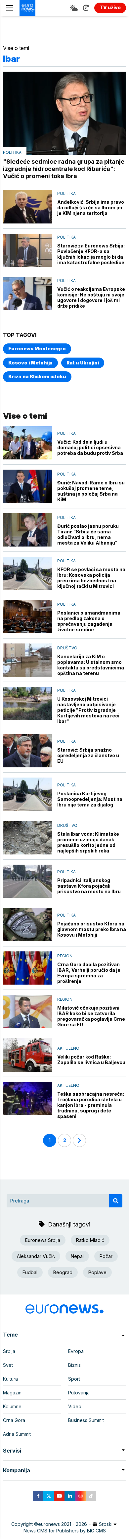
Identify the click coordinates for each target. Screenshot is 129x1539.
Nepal (77, 1256)
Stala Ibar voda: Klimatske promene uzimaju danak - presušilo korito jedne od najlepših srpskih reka (88, 842)
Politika (12, 152)
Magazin (12, 1392)
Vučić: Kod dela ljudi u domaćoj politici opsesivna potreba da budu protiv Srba (90, 447)
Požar (106, 1256)
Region (64, 955)
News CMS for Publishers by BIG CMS (64, 1530)
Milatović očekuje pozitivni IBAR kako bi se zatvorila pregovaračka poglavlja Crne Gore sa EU (91, 1016)
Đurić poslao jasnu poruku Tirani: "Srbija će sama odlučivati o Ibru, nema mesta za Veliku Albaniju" (88, 534)
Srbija (9, 1351)
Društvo (67, 647)
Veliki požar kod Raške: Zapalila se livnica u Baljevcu (91, 1059)
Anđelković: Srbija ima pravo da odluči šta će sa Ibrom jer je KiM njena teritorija (90, 207)
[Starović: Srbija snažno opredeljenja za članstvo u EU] (27, 750)
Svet (8, 1365)
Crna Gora (14, 1420)
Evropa (76, 1351)
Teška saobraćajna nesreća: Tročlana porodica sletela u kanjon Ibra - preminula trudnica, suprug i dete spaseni (90, 1105)
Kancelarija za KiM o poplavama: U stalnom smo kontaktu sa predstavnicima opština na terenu (90, 665)
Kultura (10, 1379)
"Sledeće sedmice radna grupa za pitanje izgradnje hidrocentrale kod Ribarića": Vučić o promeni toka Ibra (63, 168)
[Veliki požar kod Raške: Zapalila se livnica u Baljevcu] (27, 1054)
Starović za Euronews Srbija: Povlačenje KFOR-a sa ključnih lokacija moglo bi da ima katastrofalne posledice (91, 254)
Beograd (62, 1272)
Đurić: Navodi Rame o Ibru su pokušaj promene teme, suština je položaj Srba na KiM (91, 491)
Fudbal (29, 1272)
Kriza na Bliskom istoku (37, 376)
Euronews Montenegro (37, 348)
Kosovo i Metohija (30, 362)
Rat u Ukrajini (82, 362)
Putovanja (79, 1392)
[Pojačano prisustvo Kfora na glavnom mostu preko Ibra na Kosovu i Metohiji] (27, 924)
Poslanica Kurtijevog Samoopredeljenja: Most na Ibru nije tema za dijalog (89, 799)
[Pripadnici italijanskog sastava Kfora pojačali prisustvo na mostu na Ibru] (27, 881)
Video (74, 1406)
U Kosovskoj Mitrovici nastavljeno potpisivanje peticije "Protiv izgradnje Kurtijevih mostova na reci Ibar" (88, 710)
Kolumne (12, 1406)
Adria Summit (17, 1434)
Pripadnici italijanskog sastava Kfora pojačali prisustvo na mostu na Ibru (89, 885)
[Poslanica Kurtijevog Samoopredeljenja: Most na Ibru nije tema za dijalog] (27, 794)
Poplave (97, 1272)
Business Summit (86, 1420)
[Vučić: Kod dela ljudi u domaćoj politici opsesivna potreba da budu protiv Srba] (27, 442)
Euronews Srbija (42, 1240)
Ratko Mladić (90, 1240)
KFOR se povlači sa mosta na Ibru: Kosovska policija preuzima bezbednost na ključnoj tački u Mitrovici (91, 578)
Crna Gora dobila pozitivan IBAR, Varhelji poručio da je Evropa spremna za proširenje (88, 973)
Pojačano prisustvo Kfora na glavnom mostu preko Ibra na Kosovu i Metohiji (91, 929)
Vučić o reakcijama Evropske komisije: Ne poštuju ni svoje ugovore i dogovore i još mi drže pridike (91, 297)
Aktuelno (68, 1048)
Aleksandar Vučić (36, 1256)
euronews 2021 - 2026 (62, 1524)
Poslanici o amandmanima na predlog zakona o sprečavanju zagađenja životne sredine (88, 621)
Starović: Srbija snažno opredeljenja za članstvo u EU (88, 755)
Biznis (74, 1365)
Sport (74, 1379)
